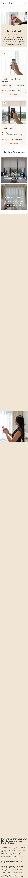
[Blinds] (14, 113)
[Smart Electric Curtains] (14, 64)
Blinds (11, 128)
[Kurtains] (6, 3)
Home (2, 9)
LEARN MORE (14, 94)
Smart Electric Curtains (11, 80)
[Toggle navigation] (25, 3)
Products (7, 9)
